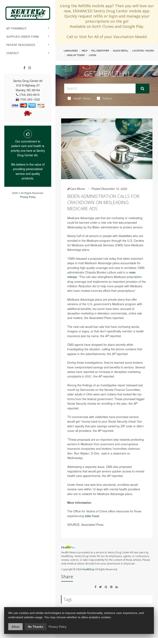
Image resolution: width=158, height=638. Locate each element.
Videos (107, 98)
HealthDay (88, 569)
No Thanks (35, 626)
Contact (12, 53)
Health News (82, 98)
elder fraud (92, 516)
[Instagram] (29, 68)
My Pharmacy (16, 28)
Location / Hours (143, 50)
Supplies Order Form (22, 37)
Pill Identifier (100, 50)
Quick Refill (120, 50)
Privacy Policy (28, 197)
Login (92, 55)
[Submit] (142, 88)
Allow (15, 626)
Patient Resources (20, 45)
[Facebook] (24, 68)
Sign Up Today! (76, 55)
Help (84, 50)
